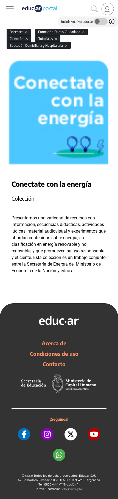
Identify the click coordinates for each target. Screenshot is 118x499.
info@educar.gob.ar (72, 488)
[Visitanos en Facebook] (24, 434)
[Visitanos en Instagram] (47, 434)
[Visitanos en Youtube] (94, 434)
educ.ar (29, 475)
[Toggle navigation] (5, 3)
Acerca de (54, 343)
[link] (108, 9)
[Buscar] (94, 9)
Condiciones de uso (54, 353)
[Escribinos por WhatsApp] (59, 455)
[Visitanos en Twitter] (70, 434)
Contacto (54, 364)
